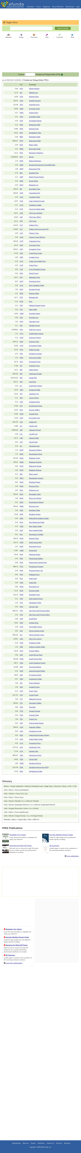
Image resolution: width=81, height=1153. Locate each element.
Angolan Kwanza (35, 101)
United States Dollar (36, 739)
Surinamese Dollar (35, 679)
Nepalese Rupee (34, 514)
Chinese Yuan (34, 233)
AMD (21, 109)
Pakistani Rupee (34, 554)
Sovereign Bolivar (35, 667)
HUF (21, 362)
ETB (21, 297)
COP (21, 241)
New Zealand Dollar (36, 530)
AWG (21, 113)
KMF (21, 245)
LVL (21, 426)
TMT (21, 723)
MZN (21, 502)
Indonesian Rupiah (35, 374)
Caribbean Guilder (35, 205)
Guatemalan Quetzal (36, 334)
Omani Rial (33, 550)
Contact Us (50, 1143)
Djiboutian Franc (34, 277)
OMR (22, 550)
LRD (21, 438)
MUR (21, 482)
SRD (21, 679)
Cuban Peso (33, 265)
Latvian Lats (33, 426)
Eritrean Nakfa (34, 293)
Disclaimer (41, 1143)
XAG (21, 639)
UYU (21, 743)
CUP (21, 265)
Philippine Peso (34, 574)
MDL (21, 490)
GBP (21, 177)
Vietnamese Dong (35, 755)
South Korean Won (35, 659)
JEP (21, 398)
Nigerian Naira (34, 538)
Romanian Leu (34, 587)
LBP (21, 430)
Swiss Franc (33, 691)
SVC (21, 603)
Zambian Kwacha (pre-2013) (39, 767)
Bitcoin (31, 157)
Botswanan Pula (34, 169)
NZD (21, 530)
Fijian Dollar (33, 309)
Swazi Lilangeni (34, 683)
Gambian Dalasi (34, 313)
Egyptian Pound (34, 289)
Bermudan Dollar (35, 149)
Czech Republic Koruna (37, 269)
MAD (21, 498)
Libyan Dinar (33, 442)
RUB (21, 591)
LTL (21, 446)
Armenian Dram (34, 109)
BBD (21, 137)
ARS (21, 105)
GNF (21, 342)
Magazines (46, 7)
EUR (21, 301)
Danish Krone (33, 273)
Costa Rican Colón (35, 253)
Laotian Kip (33, 422)
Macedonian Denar (35, 454)
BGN (21, 185)
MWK (22, 462)
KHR (21, 193)
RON (21, 587)
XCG (21, 205)
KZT (21, 406)
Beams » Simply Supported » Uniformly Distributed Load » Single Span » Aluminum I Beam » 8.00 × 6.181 (40, 786)
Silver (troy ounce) (35, 639)
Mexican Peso (34, 486)
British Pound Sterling (36, 177)
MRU (21, 478)
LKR (21, 675)
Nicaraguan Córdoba (36, 534)
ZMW (22, 763)
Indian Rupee (33, 370)
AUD (21, 117)
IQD (21, 382)
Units (47, 37)
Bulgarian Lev (33, 185)
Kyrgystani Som (34, 418)
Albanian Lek (33, 93)
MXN (21, 486)
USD (21, 739)
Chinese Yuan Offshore (37, 237)
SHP (21, 599)
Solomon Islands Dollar (37, 647)
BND (21, 181)
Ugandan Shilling (34, 727)
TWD (21, 526)
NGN (21, 538)
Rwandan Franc (34, 595)
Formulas (60, 37)
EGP (21, 289)
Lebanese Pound (35, 430)
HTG (21, 350)
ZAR (21, 655)
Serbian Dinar (33, 623)
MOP (21, 450)
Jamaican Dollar (34, 390)
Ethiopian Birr (33, 297)
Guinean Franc (34, 342)
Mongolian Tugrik (35, 494)
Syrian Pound (33, 695)
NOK (21, 546)
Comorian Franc (34, 245)
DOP (21, 281)
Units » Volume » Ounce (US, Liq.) (16, 793)
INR (21, 370)
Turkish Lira (33, 719)
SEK (21, 687)
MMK (22, 506)
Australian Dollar (34, 117)
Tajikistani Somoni (35, 699)
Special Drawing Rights (37, 671)
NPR (21, 514)
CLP (21, 225)
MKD (21, 454)
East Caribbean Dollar (36, 285)
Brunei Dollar (33, 181)
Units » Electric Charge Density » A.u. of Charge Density (23, 816)
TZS (21, 703)
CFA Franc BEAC (35, 217)
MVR (21, 470)
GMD (22, 313)
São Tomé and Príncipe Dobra (39, 611)
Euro (30, 301)
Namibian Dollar (34, 510)
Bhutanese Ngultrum (36, 153)
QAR (21, 583)
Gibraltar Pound (34, 325)
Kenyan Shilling (34, 410)
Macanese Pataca (35, 450)
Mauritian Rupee (34, 482)
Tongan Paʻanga (34, 711)
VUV (21, 751)
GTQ (21, 334)
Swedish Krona (34, 687)
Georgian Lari (33, 317)
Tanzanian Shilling (35, 703)
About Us (26, 1143)
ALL (21, 93)
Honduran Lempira (35, 354)
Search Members (58, 7)
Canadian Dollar (34, 197)
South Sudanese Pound (37, 663)
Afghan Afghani (34, 89)
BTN (21, 153)
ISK (21, 366)
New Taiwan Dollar (35, 526)
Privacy (33, 1143)
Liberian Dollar (34, 438)
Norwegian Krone (35, 546)
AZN (21, 121)
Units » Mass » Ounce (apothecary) (16, 812)
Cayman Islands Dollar (37, 209)
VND (21, 755)
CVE (21, 201)
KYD (21, 209)
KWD (21, 414)
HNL (21, 354)
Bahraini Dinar (34, 129)
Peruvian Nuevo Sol (36, 570)
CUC (21, 261)
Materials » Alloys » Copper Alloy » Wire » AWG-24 (21, 819)
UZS (21, 747)
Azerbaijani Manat (35, 121)
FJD (21, 309)
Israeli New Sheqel (35, 386)
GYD (21, 346)
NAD (21, 510)
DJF (21, 277)
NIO (21, 534)
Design (21, 37)
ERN (21, 293)
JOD (21, 402)
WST (21, 607)
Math (72, 37)
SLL (21, 635)
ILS (21, 386)
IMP (21, 474)
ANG (21, 518)
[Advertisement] (18, 1044)
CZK (21, 269)
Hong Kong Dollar (35, 358)
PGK (21, 562)
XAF (21, 217)
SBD (21, 647)
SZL (21, 683)
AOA (21, 101)
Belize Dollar (33, 145)
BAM (21, 165)
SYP (21, 695)
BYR (21, 141)
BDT (21, 133)
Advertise (67, 1143)
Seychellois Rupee (35, 627)
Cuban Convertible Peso (37, 261)
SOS (21, 651)
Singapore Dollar (34, 643)
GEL (21, 317)
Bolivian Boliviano (35, 161)
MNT (21, 494)
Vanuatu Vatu (33, 751)
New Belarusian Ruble (36, 522)
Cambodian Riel (34, 193)
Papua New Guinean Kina (38, 562)
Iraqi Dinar (32, 382)
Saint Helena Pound (36, 599)
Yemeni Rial (33, 759)
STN (21, 615)
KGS (21, 418)
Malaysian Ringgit (35, 466)
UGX (21, 727)
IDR (21, 374)
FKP (21, 305)
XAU (21, 330)
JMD (21, 390)
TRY (21, 719)
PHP (21, 574)
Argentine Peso (34, 105)
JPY (21, 394)
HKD (21, 358)
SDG (21, 663)
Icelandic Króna (34, 366)
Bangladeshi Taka (35, 133)
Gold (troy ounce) (35, 330)
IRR (21, 378)
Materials (8, 37)
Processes (34, 37)
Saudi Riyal (33, 619)
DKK (21, 273)
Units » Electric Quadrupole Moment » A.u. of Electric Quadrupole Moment (29, 805)
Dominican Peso (34, 281)
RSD (21, 623)
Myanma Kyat (34, 506)
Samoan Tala (33, 607)
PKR (21, 554)
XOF (21, 213)
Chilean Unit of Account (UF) (39, 229)
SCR (21, 627)
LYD (21, 442)
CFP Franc (33, 221)
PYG (21, 566)
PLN (21, 579)
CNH (21, 237)
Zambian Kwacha (35, 763)
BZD (21, 145)
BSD (21, 125)
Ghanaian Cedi (34, 321)
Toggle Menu (11, 22)
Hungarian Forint (34, 362)
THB (21, 707)
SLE (21, 631)
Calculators (30, 7)
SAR (21, 619)
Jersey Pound (34, 398)
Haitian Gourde (34, 350)
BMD (21, 149)
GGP (21, 338)
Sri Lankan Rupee (35, 675)
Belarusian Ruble (35, 141)
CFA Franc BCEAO (35, 213)
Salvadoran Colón (35, 603)
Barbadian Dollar (34, 137)
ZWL (21, 771)
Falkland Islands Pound (37, 305)
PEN (21, 570)
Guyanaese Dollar (35, 346)
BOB (21, 161)
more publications (73, 856)
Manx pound (33, 474)
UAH (21, 731)
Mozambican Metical (36, 502)
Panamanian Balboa (36, 558)
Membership (70, 7)
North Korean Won (35, 542)
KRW (21, 659)
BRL (21, 173)
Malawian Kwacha (35, 462)
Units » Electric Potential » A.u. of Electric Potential (21, 801)
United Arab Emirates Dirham (39, 735)
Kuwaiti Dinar (33, 414)
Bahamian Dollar (34, 125)
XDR (21, 671)
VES (21, 667)
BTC (21, 157)
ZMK (21, 767)
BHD (21, 129)
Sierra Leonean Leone (36, 631)
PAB (21, 558)
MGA (21, 458)
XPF (21, 221)
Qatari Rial (32, 583)
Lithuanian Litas (34, 446)
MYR (21, 466)
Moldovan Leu (34, 490)
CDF (21, 249)
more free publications (14, 963)
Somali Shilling (34, 651)
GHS (21, 321)
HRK (21, 257)
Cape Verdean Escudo (37, 201)
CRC (21, 253)
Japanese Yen (34, 394)
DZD (21, 97)
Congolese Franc (35, 249)
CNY (21, 233)
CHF (21, 691)
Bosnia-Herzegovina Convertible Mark (42, 165)
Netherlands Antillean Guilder (39, 518)
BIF (21, 189)
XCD (21, 285)
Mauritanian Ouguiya (36, 478)
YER (21, 759)
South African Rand (35, 655)
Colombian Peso (34, 241)
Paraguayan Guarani (36, 566)
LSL (21, 434)
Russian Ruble (34, 591)
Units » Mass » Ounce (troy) (13, 797)
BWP (21, 169)
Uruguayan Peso (35, 743)
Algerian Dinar (34, 97)
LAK (21, 422)
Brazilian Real (33, 173)
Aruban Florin (33, 113)
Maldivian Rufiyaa (35, 470)
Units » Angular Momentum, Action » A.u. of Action (21, 808)
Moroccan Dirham (35, 498)
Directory (59, 1143)
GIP (21, 325)
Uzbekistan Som (34, 747)
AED (21, 735)
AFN (21, 89)
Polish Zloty (33, 579)
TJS (21, 699)
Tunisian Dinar (34, 715)
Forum (38, 7)
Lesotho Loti (33, 434)
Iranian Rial (33, 378)
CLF (21, 229)
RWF (21, 595)
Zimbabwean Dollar (35, 771)
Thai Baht (32, 707)
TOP (21, 711)
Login (78, 7)
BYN (21, 522)
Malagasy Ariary (34, 458)
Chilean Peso (33, 225)
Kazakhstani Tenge (35, 406)
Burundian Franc (34, 189)
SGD (21, 643)
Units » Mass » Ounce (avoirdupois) (16, 790)
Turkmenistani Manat (36, 723)
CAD (21, 197)
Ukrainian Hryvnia (35, 731)
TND (21, 715)
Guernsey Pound (35, 338)
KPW (21, 542)
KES (21, 410)
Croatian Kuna (34, 257)
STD (21, 611)
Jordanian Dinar (34, 402)
